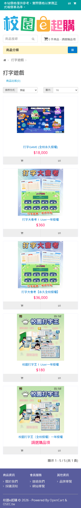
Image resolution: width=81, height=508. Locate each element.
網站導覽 (38, 486)
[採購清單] (75, 3)
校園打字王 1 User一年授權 (40, 364)
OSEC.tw (9, 504)
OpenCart (57, 500)
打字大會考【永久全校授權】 (40, 292)
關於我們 (11, 481)
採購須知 (11, 486)
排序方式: (10, 90)
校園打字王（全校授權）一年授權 (40, 437)
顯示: (48, 90)
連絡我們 (38, 481)
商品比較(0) (13, 81)
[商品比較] (69, 3)
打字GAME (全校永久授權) (40, 147)
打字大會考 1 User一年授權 (40, 219)
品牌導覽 (65, 481)
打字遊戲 (17, 60)
